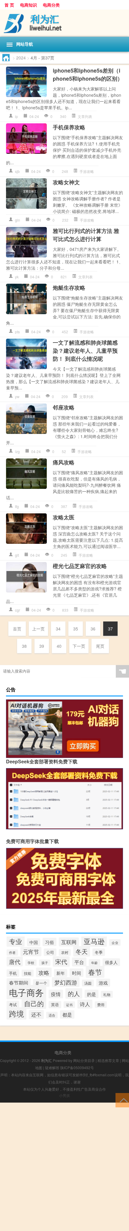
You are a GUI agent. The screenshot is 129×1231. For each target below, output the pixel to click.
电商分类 (51, 5)
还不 (36, 1014)
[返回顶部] (122, 1099)
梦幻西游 (65, 982)
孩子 (44, 962)
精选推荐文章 (108, 1060)
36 (93, 629)
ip (16, 116)
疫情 (56, 994)
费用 (100, 1004)
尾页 (100, 646)
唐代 (14, 961)
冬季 (99, 952)
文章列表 (85, 116)
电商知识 (28, 5)
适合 (52, 1015)
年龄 (94, 962)
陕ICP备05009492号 (77, 1067)
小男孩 (64, 1095)
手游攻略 (87, 171)
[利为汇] (64, 23)
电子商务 (26, 992)
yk (17, 276)
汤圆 (88, 983)
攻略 (43, 972)
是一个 (41, 983)
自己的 (34, 1003)
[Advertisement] (64, 1167)
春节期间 (18, 982)
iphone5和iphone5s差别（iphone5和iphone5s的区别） (88, 74)
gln (17, 219)
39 (41, 646)
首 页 (9, 5)
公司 (50, 952)
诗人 (85, 1004)
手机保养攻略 (69, 127)
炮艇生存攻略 (69, 287)
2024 (21, 58)
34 (58, 629)
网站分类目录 (84, 1060)
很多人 (111, 962)
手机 (13, 973)
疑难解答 (52, 1067)
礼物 (106, 994)
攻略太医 (63, 517)
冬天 (82, 951)
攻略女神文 (66, 182)
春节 (95, 972)
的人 (74, 993)
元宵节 (31, 951)
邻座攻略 (63, 407)
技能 (27, 973)
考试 (13, 1004)
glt (17, 555)
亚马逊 (94, 941)
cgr (17, 610)
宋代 (61, 961)
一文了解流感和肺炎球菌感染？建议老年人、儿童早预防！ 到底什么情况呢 (85, 351)
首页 (17, 629)
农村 (64, 952)
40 (59, 646)
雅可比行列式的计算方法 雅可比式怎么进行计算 (86, 235)
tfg (17, 506)
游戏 (103, 983)
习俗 (49, 942)
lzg (17, 451)
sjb (17, 171)
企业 (115, 942)
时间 (76, 972)
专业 (15, 941)
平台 (79, 962)
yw (17, 396)
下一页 (79, 646)
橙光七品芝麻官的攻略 (80, 566)
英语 (55, 1004)
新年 (60, 973)
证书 (69, 1004)
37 (110, 629)
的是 (91, 994)
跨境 (16, 1013)
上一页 (38, 629)
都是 (67, 1014)
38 (24, 646)
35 (75, 629)
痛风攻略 (63, 462)
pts (17, 331)
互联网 (68, 941)
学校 (31, 962)
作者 (12, 952)
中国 (33, 942)
